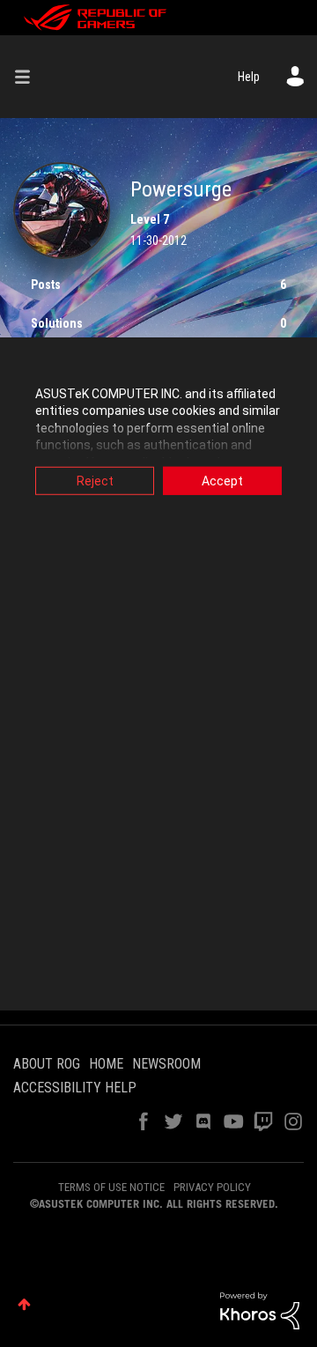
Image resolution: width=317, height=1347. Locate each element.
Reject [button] (95, 480)
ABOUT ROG (46, 1063)
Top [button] (24, 1304)
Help (249, 77)
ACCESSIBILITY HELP (74, 1087)
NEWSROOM (166, 1063)
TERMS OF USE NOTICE (111, 1187)
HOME (106, 1063)
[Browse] (29, 77)
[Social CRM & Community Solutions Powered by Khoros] (259, 1310)
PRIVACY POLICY (212, 1187)
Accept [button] (222, 480)
